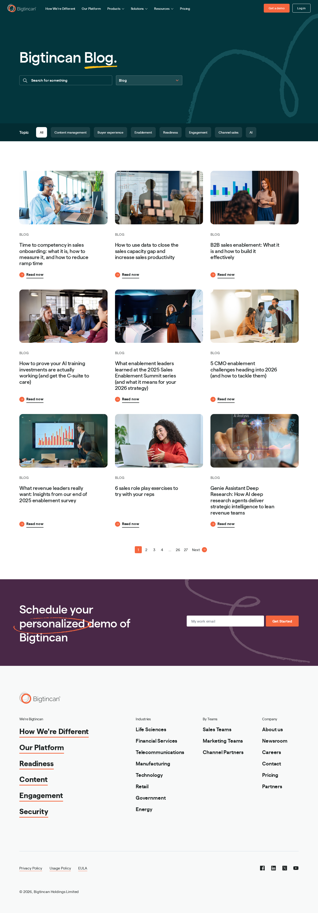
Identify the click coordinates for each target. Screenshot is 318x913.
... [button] (170, 549)
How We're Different (60, 8)
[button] (122, 550)
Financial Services (156, 740)
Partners (272, 786)
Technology (149, 774)
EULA (82, 868)
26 (178, 549)
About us (272, 729)
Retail (142, 786)
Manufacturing (153, 763)
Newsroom (275, 740)
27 (186, 549)
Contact (271, 763)
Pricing (185, 8)
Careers (271, 751)
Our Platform (91, 8)
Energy (144, 808)
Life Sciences (151, 729)
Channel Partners (223, 751)
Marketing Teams (223, 740)
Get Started (282, 621)
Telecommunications (160, 751)
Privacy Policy (30, 868)
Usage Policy (60, 868)
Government (151, 797)
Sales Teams (217, 729)
